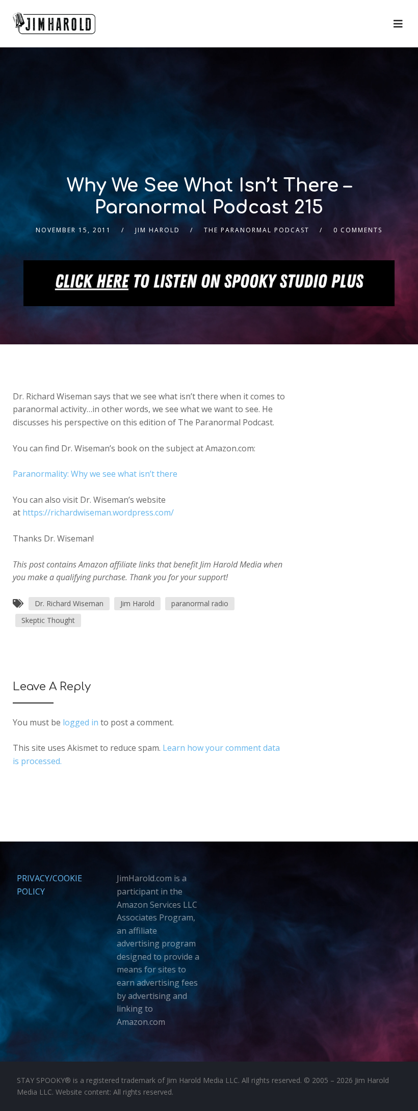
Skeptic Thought (48, 620)
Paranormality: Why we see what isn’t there (95, 473)
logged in (80, 722)
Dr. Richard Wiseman (69, 603)
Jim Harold (157, 230)
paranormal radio (199, 603)
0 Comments (357, 230)
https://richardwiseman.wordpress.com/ (98, 512)
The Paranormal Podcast (256, 230)
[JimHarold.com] (54, 23)
